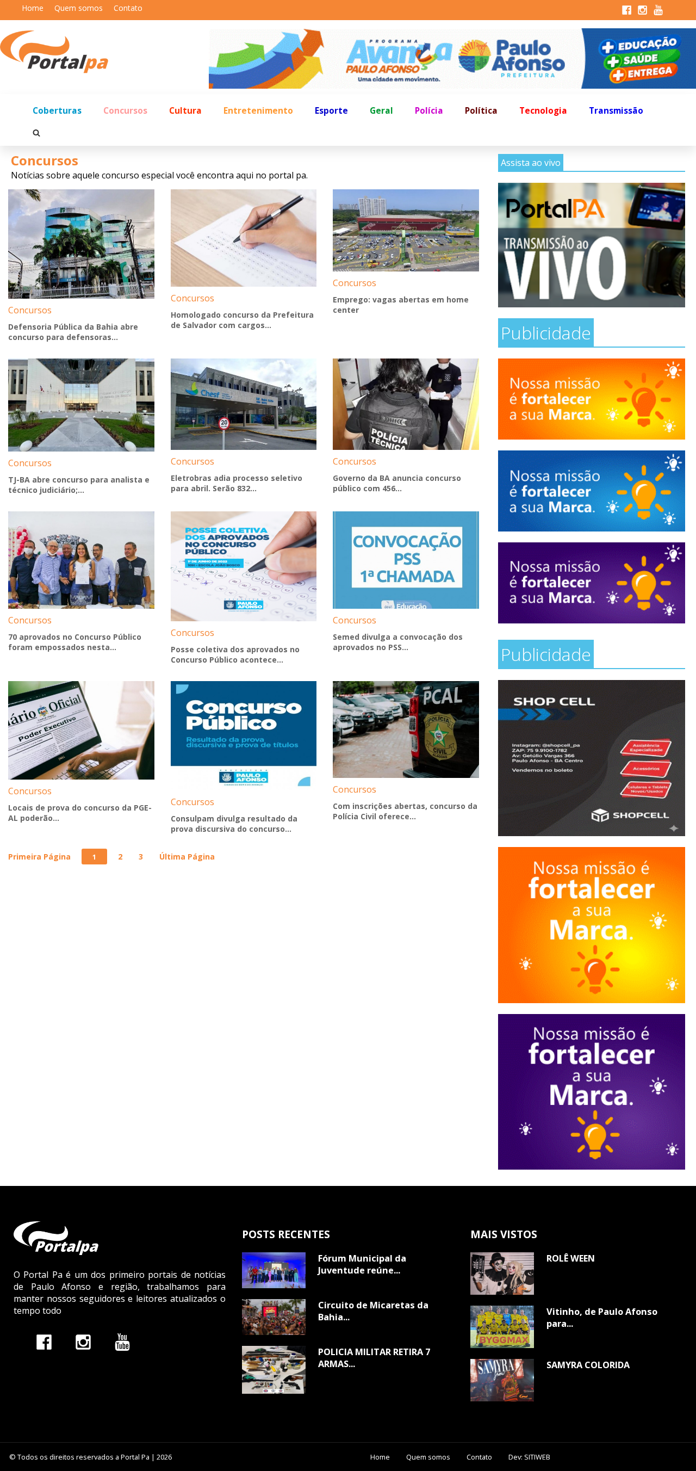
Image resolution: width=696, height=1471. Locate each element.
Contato (128, 8)
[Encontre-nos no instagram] (83, 1341)
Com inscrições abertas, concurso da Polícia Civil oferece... (405, 811)
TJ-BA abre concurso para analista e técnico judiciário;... (79, 484)
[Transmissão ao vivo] (591, 245)
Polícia (429, 110)
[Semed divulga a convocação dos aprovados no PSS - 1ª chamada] (406, 560)
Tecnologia (543, 110)
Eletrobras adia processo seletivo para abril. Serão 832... (236, 483)
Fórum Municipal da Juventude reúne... (362, 1264)
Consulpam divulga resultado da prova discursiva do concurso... (234, 823)
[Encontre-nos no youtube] (122, 1341)
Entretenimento (258, 110)
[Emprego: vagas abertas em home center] (406, 230)
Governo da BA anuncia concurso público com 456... (397, 483)
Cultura (185, 110)
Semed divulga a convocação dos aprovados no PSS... (398, 642)
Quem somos (78, 8)
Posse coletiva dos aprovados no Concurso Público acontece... (235, 654)
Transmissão (616, 110)
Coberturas (57, 110)
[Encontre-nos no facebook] (44, 1341)
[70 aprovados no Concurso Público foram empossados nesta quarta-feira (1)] (81, 560)
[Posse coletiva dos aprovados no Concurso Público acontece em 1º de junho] (244, 566)
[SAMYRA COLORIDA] (502, 1380)
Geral (381, 110)
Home (33, 8)
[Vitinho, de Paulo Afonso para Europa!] (502, 1327)
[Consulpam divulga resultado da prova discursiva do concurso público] (244, 735)
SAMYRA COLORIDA (588, 1365)
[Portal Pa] (104, 52)
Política (481, 110)
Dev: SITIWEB (529, 1457)
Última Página (187, 856)
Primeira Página (39, 856)
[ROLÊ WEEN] (502, 1273)
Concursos (125, 110)
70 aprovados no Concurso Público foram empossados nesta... (74, 642)
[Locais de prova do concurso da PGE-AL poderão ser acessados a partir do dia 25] (81, 730)
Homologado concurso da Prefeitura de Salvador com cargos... (242, 320)
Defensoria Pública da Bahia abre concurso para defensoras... (73, 332)
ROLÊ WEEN (570, 1258)
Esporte (331, 110)
